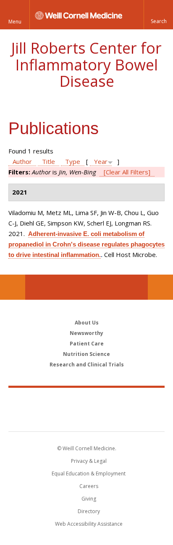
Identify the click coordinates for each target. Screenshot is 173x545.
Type (72, 161)
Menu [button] (14, 21)
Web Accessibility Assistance (89, 523)
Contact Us (160, 287)
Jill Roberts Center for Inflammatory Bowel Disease (86, 64)
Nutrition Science (86, 354)
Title (48, 161)
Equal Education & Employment (89, 473)
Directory (89, 511)
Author (22, 161)
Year (100, 161)
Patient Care (87, 343)
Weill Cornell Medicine (86, 400)
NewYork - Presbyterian (87, 418)
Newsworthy (86, 333)
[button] (158, 14)
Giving (88, 498)
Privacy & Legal (89, 461)
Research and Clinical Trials (87, 364)
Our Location (12, 287)
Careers (88, 486)
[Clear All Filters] (127, 172)
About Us (87, 322)
